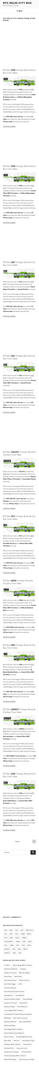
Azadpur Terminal (10, 973)
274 (5, 934)
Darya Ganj (8, 976)
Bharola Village (24, 973)
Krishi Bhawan (22, 1007)
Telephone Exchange (11, 1052)
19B (23, 942)
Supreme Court (21, 1048)
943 (5, 938)
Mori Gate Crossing (20, 1018)
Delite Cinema (24, 980)
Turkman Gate (26, 1052)
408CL (24, 938)
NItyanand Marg (9, 1025)
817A (29, 945)
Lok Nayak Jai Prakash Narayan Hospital (18, 1014)
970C (30, 942)
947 (17, 945)
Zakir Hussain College (26, 1059)
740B (22, 934)
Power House (9, 1037)
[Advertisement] (19, 44)
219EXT (7, 949)
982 (11, 930)
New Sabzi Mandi (25, 1022)
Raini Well (7, 1041)
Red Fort (17, 1041)
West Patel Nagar (10, 1059)
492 (16, 934)
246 (21, 930)
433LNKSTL (8, 942)
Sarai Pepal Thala (28, 1041)
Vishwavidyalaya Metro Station (15, 1056)
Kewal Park (23, 1003)
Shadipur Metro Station (12, 1044)
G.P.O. (20, 984)
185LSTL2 (29, 930)
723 (16, 930)
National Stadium (10, 1022)
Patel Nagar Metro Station (13, 1029)
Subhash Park (9, 1048)
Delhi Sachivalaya (10, 980)
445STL (7, 953)
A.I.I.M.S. (7, 965)
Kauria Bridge (27, 999)
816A (29, 934)
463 (13, 949)
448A (18, 942)
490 (14, 953)
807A (26, 949)
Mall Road (7, 1018)
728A (12, 945)
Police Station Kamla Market (14, 1033)
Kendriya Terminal (10, 1003)
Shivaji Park (27, 1044)
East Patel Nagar (10, 984)
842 (11, 934)
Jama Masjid (19, 995)
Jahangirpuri (8, 995)
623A (17, 938)
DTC (32, 89)
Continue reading (9, 126)
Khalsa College (9, 1007)
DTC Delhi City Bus (17, 3)
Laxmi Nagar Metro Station (13, 1010)
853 (19, 949)
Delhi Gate (18, 976)
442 (19, 953)
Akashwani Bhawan (11, 969)
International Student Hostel (14, 991)
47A (5, 945)
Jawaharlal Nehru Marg (12, 999)
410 (5, 930)
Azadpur (23, 969)
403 (23, 945)
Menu (20, 11)
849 (11, 938)
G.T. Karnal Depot (10, 988)
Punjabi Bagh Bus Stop (24, 1037)
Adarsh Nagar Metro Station (22, 965)
